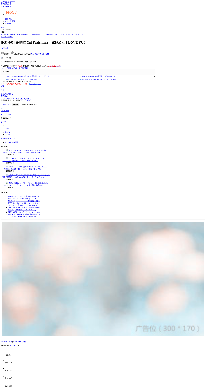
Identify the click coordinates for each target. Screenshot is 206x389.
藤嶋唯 (27, 68)
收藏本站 (11, 2)
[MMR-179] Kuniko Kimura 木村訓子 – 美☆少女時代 (21, 153)
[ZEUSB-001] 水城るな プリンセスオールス (24, 212)
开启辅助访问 (6, 4)
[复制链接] (5, 48)
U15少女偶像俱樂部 (21, 34)
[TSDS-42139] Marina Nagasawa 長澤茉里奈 (24, 207)
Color (4, 98)
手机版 (9, 342)
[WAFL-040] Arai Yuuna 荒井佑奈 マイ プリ (24, 216)
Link (13, 98)
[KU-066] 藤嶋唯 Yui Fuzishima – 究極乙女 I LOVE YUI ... (63, 34)
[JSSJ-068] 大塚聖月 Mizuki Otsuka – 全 (22, 210)
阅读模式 (45, 54)
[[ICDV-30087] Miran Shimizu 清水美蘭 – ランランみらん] (28, 175)
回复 (2, 86)
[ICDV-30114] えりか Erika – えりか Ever (23, 203)
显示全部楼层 (36, 54)
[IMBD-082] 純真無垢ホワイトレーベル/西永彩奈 (22, 79)
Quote (17, 98)
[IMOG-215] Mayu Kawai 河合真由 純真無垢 (24, 214)
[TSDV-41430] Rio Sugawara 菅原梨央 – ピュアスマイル (98, 76)
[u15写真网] (11, 14)
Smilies (26, 98)
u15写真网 (5, 34)
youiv (3, 68)
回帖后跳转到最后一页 (30, 104)
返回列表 (4, 37)
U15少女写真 (10, 21)
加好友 (7, 132)
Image (9, 98)
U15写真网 (5, 111)
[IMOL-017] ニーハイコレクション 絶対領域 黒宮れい (22, 185)
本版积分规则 (6, 104)
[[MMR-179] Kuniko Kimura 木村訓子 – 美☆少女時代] (26, 150)
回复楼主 (4, 138)
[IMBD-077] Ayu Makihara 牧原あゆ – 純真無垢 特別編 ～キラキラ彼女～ (29, 76)
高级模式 (4, 96)
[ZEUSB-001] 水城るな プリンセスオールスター (20, 161)
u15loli (14, 68)
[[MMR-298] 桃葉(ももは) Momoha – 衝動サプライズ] (26, 167)
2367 (2, 114)
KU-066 (21, 68)
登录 (2, 6)
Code (21, 98)
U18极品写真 (36, 34)
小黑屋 (15, 342)
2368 (9, 114)
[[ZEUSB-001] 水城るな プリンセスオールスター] (25, 158)
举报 (2, 90)
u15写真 (8, 68)
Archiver (4, 342)
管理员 (3, 122)
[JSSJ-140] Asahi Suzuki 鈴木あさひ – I (22, 198)
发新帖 (10, 37)
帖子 (2, 27)
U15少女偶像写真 (11, 142)
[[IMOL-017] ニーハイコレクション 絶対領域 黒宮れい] (27, 183)
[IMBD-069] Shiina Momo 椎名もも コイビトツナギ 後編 (98, 79)
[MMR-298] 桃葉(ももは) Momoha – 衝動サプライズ (21, 169)
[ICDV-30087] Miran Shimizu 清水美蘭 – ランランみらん (23, 177)
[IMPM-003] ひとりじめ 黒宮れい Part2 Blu (23, 196)
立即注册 (7, 6)
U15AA (12, 345)
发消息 (7, 134)
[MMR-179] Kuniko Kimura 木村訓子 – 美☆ (24, 201)
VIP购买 (8, 23)
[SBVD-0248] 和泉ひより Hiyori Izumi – (22, 205)
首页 (8, 19)
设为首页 (4, 2)
